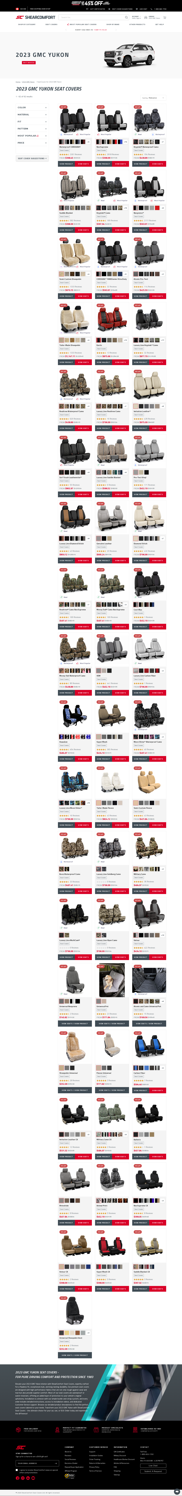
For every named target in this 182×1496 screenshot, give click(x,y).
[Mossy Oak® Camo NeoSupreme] (112, 584)
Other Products (137, 24)
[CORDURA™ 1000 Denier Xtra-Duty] (112, 253)
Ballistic (138, 1141)
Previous (66, 31)
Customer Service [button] (98, 1447)
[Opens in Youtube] (33, 1478)
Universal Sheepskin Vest (70, 1340)
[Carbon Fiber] (149, 1047)
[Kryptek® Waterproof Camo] (149, 121)
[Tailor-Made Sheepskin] (75, 319)
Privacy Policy (94, 1467)
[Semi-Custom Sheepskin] (75, 253)
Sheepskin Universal (68, 1075)
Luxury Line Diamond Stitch (71, 545)
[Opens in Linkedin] (28, 1478)
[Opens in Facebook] (17, 1478)
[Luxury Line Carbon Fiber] (149, 650)
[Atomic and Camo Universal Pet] (149, 980)
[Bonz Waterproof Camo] (75, 848)
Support (92, 1451)
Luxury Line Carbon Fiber (145, 677)
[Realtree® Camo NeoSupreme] (75, 584)
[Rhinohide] (75, 1180)
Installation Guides (96, 1455)
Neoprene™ (139, 215)
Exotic (101, 347)
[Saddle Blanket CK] (149, 1246)
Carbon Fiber (139, 1075)
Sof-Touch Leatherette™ (70, 479)
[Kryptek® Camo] (112, 187)
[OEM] (112, 650)
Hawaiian (64, 744)
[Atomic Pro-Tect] (149, 253)
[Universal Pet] (112, 980)
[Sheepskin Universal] (75, 1047)
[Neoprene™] (149, 187)
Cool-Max (138, 611)
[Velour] (149, 914)
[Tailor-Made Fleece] (112, 782)
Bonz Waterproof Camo (69, 876)
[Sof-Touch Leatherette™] (75, 451)
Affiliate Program (71, 1470)
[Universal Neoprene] (75, 980)
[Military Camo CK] (112, 1113)
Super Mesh (102, 744)
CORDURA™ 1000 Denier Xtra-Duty (112, 281)
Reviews (68, 1455)
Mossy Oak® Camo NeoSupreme (111, 611)
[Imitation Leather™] (149, 385)
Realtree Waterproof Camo (71, 413)
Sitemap (117, 1474)
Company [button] (69, 1447)
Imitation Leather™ (142, 413)
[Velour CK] (75, 1246)
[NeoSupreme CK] (149, 1180)
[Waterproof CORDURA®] (75, 121)
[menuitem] (21, 9)
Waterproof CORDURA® (69, 149)
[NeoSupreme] (112, 121)
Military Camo (140, 876)
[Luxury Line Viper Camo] (112, 914)
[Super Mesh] (112, 716)
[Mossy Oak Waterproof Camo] (75, 650)
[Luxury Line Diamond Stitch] (75, 517)
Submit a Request (153, 1471)
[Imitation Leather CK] (75, 1113)
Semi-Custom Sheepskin (70, 281)
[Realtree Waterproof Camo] (75, 385)
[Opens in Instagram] (23, 1478)
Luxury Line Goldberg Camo (109, 876)
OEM (101, 677)
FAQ (115, 1467)
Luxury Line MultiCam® (69, 942)
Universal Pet (102, 1008)
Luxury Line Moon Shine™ (70, 810)
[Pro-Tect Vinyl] (149, 451)
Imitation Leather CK (68, 1141)
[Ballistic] (149, 1113)
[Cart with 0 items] (164, 17)
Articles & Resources (121, 1463)
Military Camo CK (104, 1141)
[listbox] (157, 98)
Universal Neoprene (68, 1008)
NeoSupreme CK (141, 1207)
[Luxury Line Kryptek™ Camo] (149, 319)
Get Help (159, 24)
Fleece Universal (104, 1075)
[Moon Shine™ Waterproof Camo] (149, 716)
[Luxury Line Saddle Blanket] (112, 451)
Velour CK (64, 1273)
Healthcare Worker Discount (124, 1459)
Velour (138, 942)
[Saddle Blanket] (75, 187)
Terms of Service (95, 1470)
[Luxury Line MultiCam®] (75, 914)
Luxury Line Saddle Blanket (109, 479)
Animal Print (102, 1207)
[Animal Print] (112, 1180)
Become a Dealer (71, 1463)
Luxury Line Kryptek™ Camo (146, 347)
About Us (68, 1451)
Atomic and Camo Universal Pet (147, 1008)
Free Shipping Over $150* (40, 9)
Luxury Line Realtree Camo (108, 413)
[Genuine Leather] (112, 517)
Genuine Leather (104, 545)
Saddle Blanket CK (142, 1273)
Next (117, 31)
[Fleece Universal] (112, 1047)
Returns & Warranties (97, 1463)
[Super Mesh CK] (112, 1246)
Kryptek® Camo (103, 215)
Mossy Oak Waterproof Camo (72, 677)
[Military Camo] (149, 848)
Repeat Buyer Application (74, 1467)
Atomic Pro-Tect (141, 281)
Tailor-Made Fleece (105, 810)
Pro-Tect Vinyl (140, 479)
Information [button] (120, 1447)
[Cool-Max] (149, 584)
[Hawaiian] (75, 716)
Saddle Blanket (66, 215)
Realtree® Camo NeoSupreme (72, 611)
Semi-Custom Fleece (143, 810)
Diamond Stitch (140, 545)
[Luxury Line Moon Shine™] (75, 782)
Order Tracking (94, 1459)
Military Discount (120, 1455)
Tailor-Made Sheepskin (69, 347)
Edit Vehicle (28, 62)
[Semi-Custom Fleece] (149, 782)
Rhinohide (64, 1207)
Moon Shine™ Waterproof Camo (148, 744)
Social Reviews (70, 1459)
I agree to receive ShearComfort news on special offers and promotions (38, 1471)
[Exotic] (112, 319)
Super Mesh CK (103, 1273)
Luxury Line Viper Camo (107, 942)
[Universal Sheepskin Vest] (75, 1312)
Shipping (117, 1470)
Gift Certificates (119, 1451)
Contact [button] (144, 1447)
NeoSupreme (102, 149)
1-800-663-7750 (146, 1454)
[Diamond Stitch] (149, 517)
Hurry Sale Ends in (91, 30)
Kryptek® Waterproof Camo (146, 149)
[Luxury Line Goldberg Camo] (112, 848)
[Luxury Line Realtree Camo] (112, 385)
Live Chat (153, 1465)
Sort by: (145, 98)
